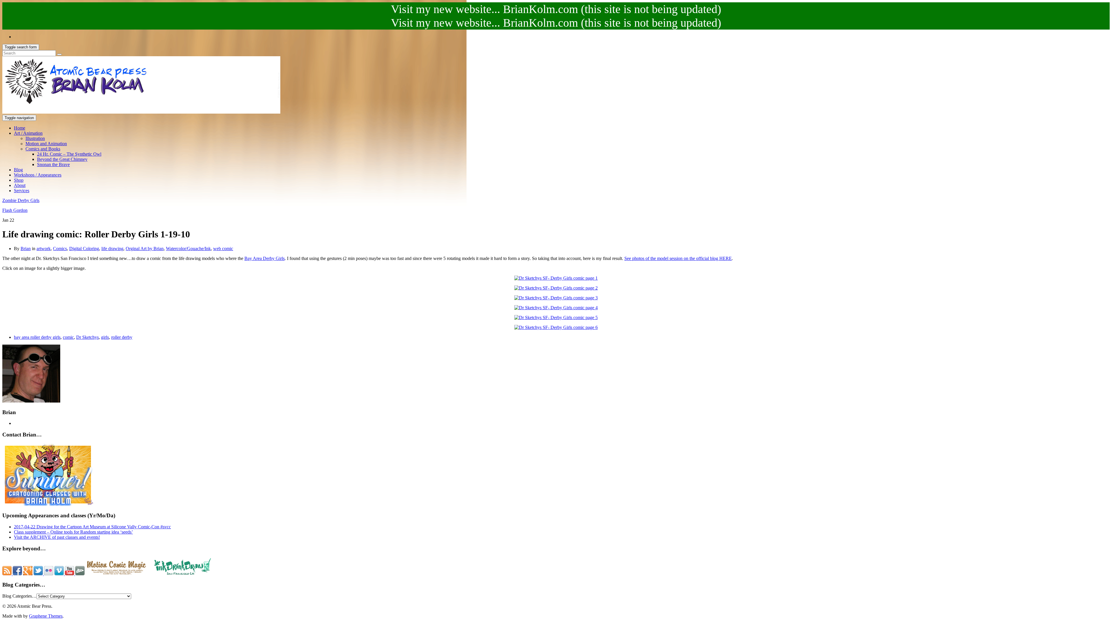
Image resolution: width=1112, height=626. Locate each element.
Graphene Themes (46, 616)
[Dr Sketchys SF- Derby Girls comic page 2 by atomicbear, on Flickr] (556, 287)
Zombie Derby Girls (20, 200)
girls (105, 337)
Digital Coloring (84, 248)
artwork (43, 248)
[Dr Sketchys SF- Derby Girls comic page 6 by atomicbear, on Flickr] (556, 327)
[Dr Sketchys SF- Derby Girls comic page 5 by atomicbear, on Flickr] (556, 317)
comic (68, 337)
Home (19, 127)
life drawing (112, 248)
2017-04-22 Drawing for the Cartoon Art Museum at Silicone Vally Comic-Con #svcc (92, 526)
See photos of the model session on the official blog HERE (678, 258)
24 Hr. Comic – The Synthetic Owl (69, 154)
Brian (26, 248)
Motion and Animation (46, 143)
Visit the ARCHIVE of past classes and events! (57, 537)
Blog (18, 169)
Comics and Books (42, 148)
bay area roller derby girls (37, 337)
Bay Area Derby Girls (264, 258)
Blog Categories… (19, 596)
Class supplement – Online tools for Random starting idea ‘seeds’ (73, 531)
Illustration (35, 138)
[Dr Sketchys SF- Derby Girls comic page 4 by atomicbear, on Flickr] (556, 307)
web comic (223, 248)
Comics (60, 248)
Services (21, 190)
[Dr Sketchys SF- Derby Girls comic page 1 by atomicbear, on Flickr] (556, 278)
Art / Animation (28, 133)
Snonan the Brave (53, 164)
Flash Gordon (15, 210)
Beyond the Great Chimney (62, 159)
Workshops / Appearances (37, 174)
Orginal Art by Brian (145, 248)
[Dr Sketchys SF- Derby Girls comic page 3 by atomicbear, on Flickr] (556, 297)
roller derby (121, 337)
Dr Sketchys (87, 337)
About (19, 185)
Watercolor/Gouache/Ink (188, 248)
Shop (18, 180)
